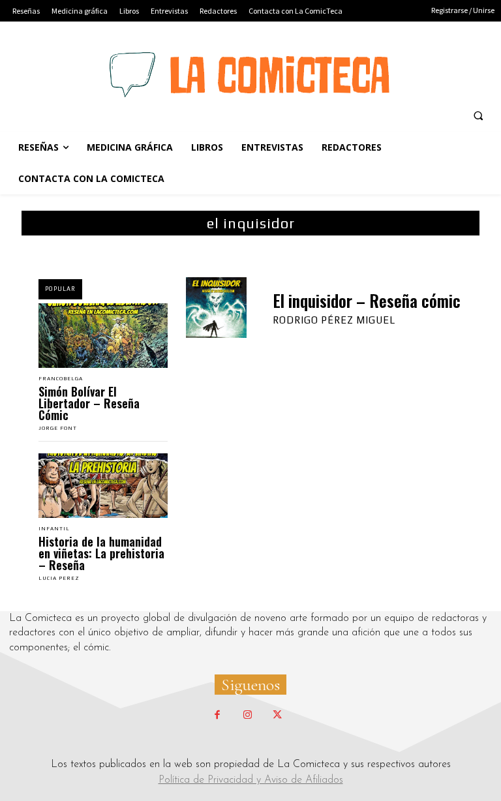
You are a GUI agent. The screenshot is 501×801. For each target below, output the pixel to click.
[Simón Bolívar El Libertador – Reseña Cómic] (103, 335)
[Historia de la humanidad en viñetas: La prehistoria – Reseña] (103, 485)
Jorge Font (57, 428)
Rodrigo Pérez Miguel (334, 319)
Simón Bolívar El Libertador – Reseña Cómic (89, 403)
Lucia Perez (59, 578)
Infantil (54, 529)
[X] (277, 715)
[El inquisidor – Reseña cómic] (216, 307)
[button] (478, 115)
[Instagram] (247, 715)
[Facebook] (217, 715)
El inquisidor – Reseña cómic (367, 300)
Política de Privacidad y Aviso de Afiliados (251, 780)
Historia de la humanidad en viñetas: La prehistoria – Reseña (101, 553)
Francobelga (60, 379)
